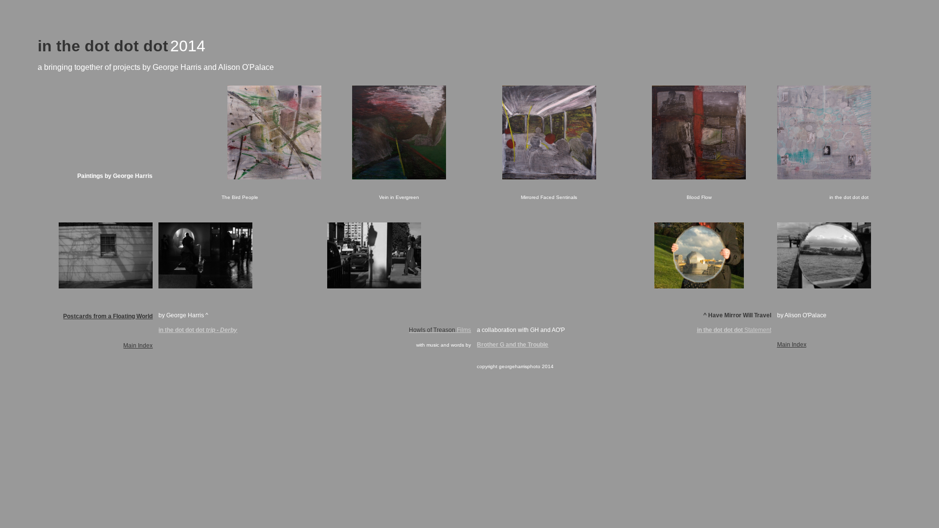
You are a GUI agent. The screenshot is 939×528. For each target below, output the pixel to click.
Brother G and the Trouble (512, 344)
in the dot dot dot (181, 330)
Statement (734, 330)
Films (440, 330)
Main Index (138, 345)
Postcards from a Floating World (108, 316)
